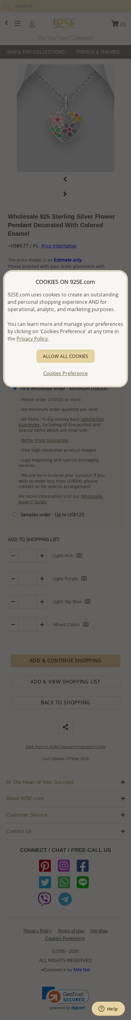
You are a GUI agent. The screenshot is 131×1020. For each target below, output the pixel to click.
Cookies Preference (65, 373)
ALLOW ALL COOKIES (65, 356)
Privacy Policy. (32, 338)
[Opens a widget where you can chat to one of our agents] (108, 1009)
